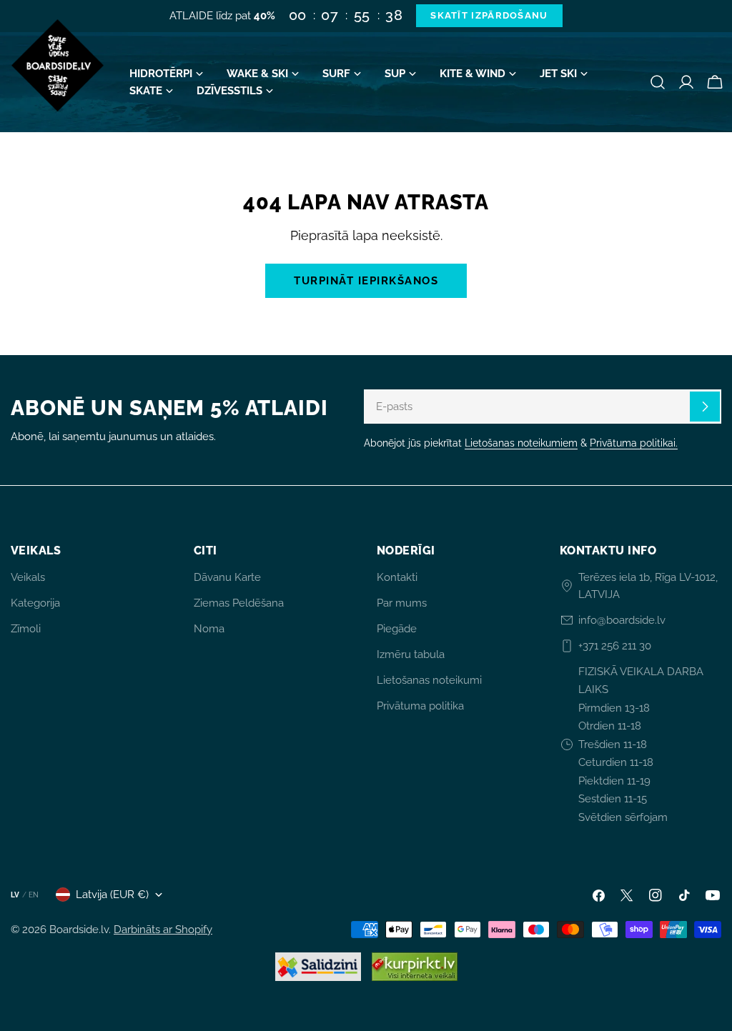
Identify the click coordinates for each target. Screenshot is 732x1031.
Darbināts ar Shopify (163, 929)
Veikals (28, 577)
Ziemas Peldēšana (239, 603)
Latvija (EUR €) (112, 894)
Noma (209, 628)
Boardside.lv (79, 929)
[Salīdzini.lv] (318, 966)
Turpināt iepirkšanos (366, 280)
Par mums (402, 603)
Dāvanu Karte (227, 577)
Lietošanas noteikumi (429, 680)
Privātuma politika (420, 705)
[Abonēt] (705, 407)
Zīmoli (26, 628)
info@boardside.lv (622, 620)
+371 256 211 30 (614, 645)
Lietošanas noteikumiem (521, 443)
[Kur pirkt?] (415, 966)
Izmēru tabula (411, 654)
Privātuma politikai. (634, 443)
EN (34, 895)
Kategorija (35, 603)
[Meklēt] (657, 82)
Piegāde (397, 628)
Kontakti (397, 577)
